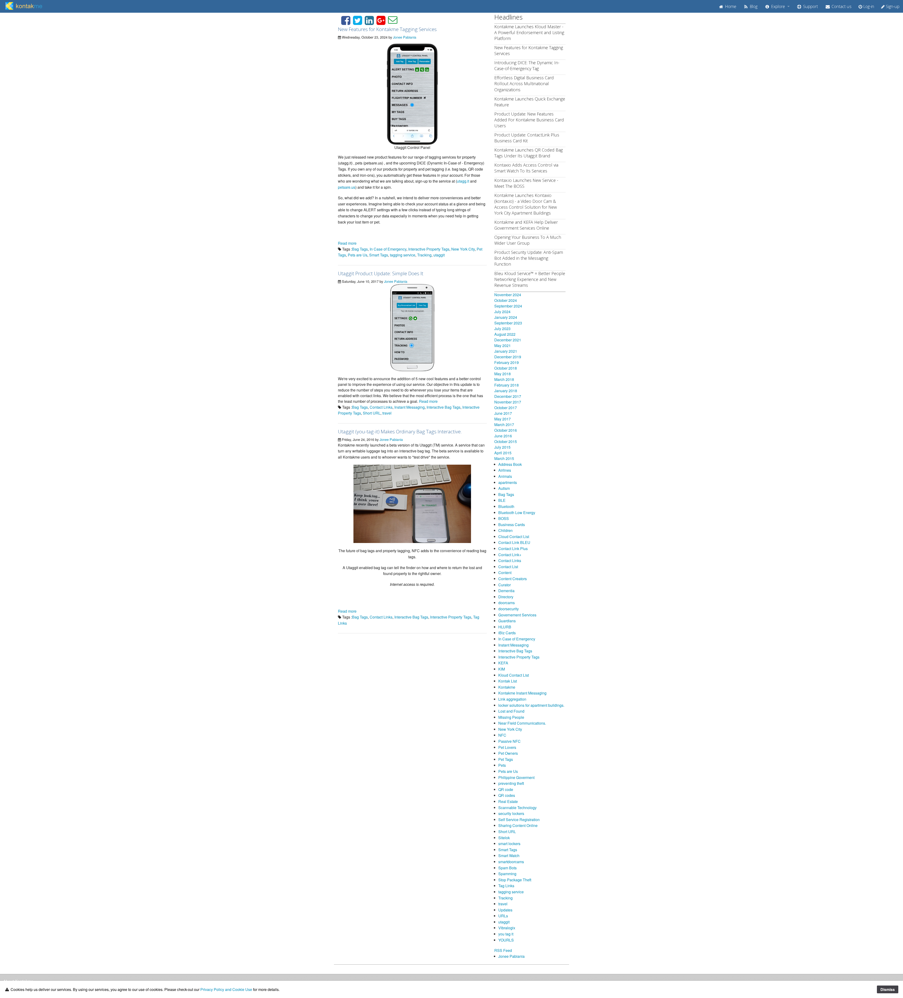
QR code (505, 789)
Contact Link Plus (513, 548)
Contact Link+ (509, 554)
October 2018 (505, 368)
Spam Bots (507, 867)
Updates (505, 910)
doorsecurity (508, 608)
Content (504, 572)
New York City (463, 249)
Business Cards (511, 524)
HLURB (504, 627)
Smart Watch (508, 855)
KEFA (503, 663)
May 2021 (502, 345)
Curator (504, 584)
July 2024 (502, 311)
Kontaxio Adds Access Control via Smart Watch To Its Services (526, 168)
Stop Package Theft (514, 879)
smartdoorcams (511, 861)
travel (387, 413)
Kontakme (506, 687)
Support (810, 6)
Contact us (841, 6)
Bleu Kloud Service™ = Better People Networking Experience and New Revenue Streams (529, 279)
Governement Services (517, 615)
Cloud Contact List (513, 536)
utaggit (439, 255)
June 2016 (503, 436)
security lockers (511, 813)
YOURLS (506, 940)
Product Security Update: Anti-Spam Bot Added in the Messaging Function (528, 258)
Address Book (510, 464)
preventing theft (511, 783)
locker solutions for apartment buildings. (531, 705)
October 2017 (505, 407)
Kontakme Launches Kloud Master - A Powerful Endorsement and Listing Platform (529, 32)
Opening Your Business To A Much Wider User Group (527, 240)
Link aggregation (512, 699)
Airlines (504, 470)
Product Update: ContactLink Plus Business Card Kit (526, 138)
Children (505, 530)
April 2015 (502, 452)
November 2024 (507, 294)
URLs (503, 915)
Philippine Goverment (516, 777)
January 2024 (505, 317)
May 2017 (502, 419)
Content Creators (512, 578)
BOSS (503, 518)
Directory (505, 596)
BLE (502, 500)
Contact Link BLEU (514, 542)
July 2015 (502, 447)
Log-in (868, 6)
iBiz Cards (507, 632)
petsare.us (346, 187)
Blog (753, 6)
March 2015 (504, 458)
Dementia (506, 590)
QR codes (506, 795)
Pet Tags (505, 759)
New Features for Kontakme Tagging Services (387, 29)
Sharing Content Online (518, 825)
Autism (504, 488)
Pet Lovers (507, 747)
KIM (501, 669)
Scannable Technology (517, 807)
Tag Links (506, 885)
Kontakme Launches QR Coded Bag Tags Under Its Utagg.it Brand (528, 153)
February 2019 (506, 362)
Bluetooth (506, 506)
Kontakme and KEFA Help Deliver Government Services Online (526, 225)
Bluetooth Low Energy (516, 512)
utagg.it (463, 181)
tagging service (402, 255)
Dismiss (887, 989)
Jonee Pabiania (404, 37)
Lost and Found (511, 711)
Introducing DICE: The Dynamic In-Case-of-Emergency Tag (526, 65)
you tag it (505, 934)
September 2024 (508, 306)
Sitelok (504, 837)
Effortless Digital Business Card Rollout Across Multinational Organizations (524, 83)
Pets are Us (357, 255)
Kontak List (507, 681)
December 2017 (507, 396)
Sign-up (892, 6)
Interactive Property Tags (428, 249)
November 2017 (507, 402)
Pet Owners (508, 753)
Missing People (511, 717)
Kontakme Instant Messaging (522, 693)
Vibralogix (506, 927)
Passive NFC (509, 741)
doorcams (506, 602)
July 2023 (502, 328)
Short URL (371, 413)
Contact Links (381, 407)
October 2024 (505, 300)
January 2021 (505, 351)
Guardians (507, 620)
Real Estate (508, 801)
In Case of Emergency (388, 249)
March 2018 (504, 379)
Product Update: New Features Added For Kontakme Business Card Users (529, 119)
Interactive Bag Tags (443, 407)
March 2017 (504, 424)
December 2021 (507, 340)
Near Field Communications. (522, 723)
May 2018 (502, 373)
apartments (507, 482)
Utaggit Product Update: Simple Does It (380, 273)
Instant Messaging (409, 407)
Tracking (424, 255)
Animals (505, 476)
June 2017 (503, 413)
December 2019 (507, 356)
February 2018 (506, 385)
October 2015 (505, 441)
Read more (347, 243)
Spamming (507, 873)
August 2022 (504, 334)
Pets (502, 765)
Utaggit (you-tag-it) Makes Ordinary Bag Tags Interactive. (400, 431)
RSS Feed (503, 950)
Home (730, 6)
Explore (777, 6)
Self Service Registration (519, 819)
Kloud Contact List (513, 675)
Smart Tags (378, 255)
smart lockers (509, 843)
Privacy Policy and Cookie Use (226, 989)
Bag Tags (360, 249)
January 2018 (505, 390)
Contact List (508, 566)
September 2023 (508, 323)
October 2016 (505, 430)
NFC (502, 735)
